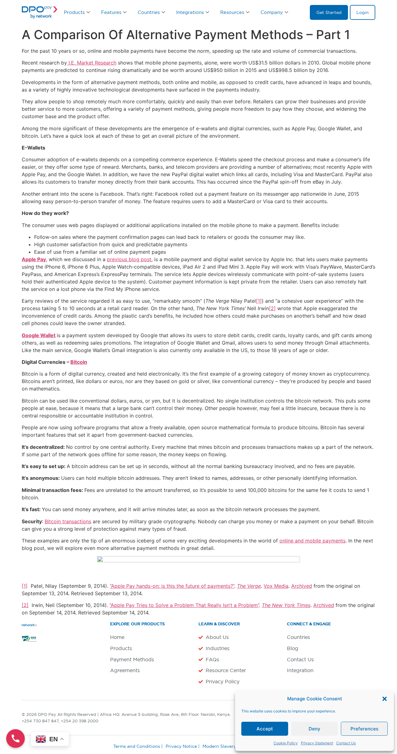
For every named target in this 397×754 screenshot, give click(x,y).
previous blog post (129, 259)
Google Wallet (39, 335)
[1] (259, 301)
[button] (384, 699)
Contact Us (346, 743)
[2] (272, 308)
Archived (301, 586)
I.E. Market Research (91, 63)
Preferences (364, 729)
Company (272, 12)
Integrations (190, 12)
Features (111, 12)
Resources (232, 12)
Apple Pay (34, 259)
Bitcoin (78, 362)
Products (74, 12)
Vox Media (276, 586)
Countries (149, 12)
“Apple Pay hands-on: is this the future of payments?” (172, 586)
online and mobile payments (312, 541)
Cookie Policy (286, 743)
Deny (314, 729)
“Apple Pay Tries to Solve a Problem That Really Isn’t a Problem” (184, 605)
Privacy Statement (317, 743)
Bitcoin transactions (68, 521)
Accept (264, 729)
